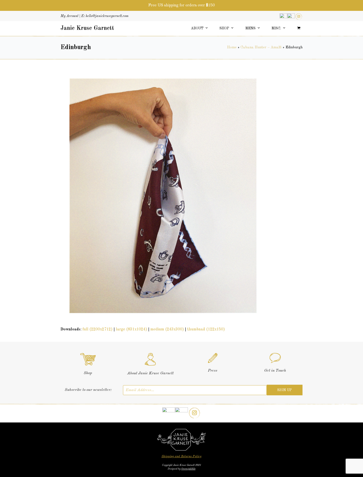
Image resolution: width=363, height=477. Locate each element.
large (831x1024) (131, 329)
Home (232, 47)
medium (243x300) (167, 329)
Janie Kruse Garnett (87, 28)
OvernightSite (188, 469)
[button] (298, 28)
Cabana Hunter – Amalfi (261, 47)
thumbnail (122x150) (206, 329)
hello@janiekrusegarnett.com (107, 16)
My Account (69, 16)
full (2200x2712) (97, 329)
